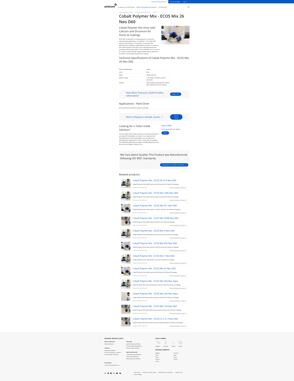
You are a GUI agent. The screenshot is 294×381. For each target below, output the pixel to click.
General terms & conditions (165, 372)
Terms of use (137, 372)
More (184, 1)
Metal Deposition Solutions (133, 358)
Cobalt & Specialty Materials (133, 354)
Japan (175, 355)
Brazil (156, 355)
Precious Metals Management (134, 346)
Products (155, 12)
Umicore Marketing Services (112, 365)
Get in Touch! (176, 117)
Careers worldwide (175, 1)
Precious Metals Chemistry (111, 354)
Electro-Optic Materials (132, 356)
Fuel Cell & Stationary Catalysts (113, 352)
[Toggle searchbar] (188, 7)
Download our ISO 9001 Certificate (173, 165)
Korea (175, 357)
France (157, 361)
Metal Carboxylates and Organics (146, 7)
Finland (173, 346)
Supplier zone (178, 372)
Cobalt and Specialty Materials (126, 12)
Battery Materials (109, 344)
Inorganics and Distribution (126, 7)
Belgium (158, 346)
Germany (165, 346)
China (156, 357)
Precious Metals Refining (132, 348)
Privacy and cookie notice (149, 372)
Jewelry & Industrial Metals (133, 344)
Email (165, 133)
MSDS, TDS (175, 94)
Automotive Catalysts (110, 350)
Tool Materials (162, 7)
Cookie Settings (138, 374)
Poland (180, 346)
